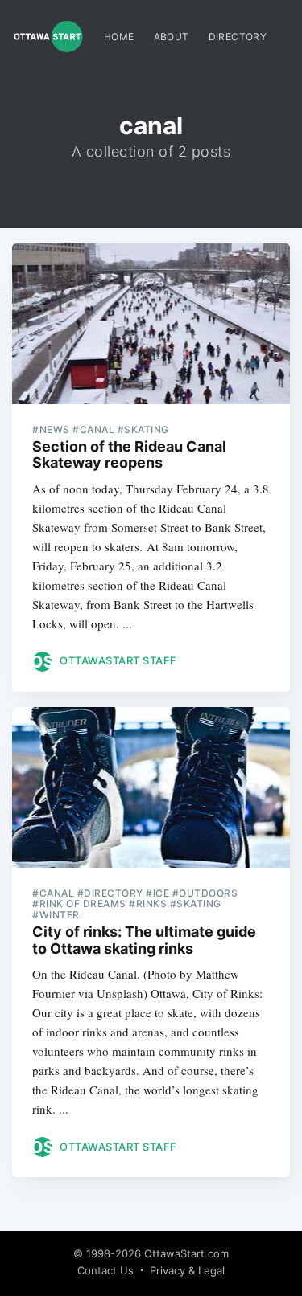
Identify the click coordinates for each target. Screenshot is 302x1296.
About (171, 37)
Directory (238, 37)
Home (119, 37)
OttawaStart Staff (118, 660)
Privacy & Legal (187, 1270)
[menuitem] (119, 36)
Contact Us (105, 1270)
